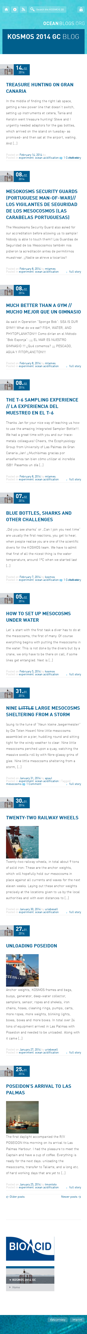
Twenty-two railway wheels (42, 818)
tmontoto (51, 1184)
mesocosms (14, 784)
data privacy (57, 1319)
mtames (50, 269)
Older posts (15, 1197)
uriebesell (51, 909)
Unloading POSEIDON (31, 946)
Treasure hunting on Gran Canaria (39, 88)
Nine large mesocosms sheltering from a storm (43, 711)
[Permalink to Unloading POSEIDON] (22, 986)
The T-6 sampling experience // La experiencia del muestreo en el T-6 (42, 407)
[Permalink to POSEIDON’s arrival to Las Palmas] (22, 1133)
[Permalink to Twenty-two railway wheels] (22, 858)
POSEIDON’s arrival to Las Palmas (38, 1090)
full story (75, 158)
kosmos (50, 577)
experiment (26, 158)
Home (16, 1287)
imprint (77, 1319)
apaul (48, 778)
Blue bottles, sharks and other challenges (39, 516)
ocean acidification (47, 158)
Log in (81, 9)
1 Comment (33, 784)
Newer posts (71, 1197)
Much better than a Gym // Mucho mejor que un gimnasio (43, 309)
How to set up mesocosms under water (38, 617)
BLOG (43, 37)
